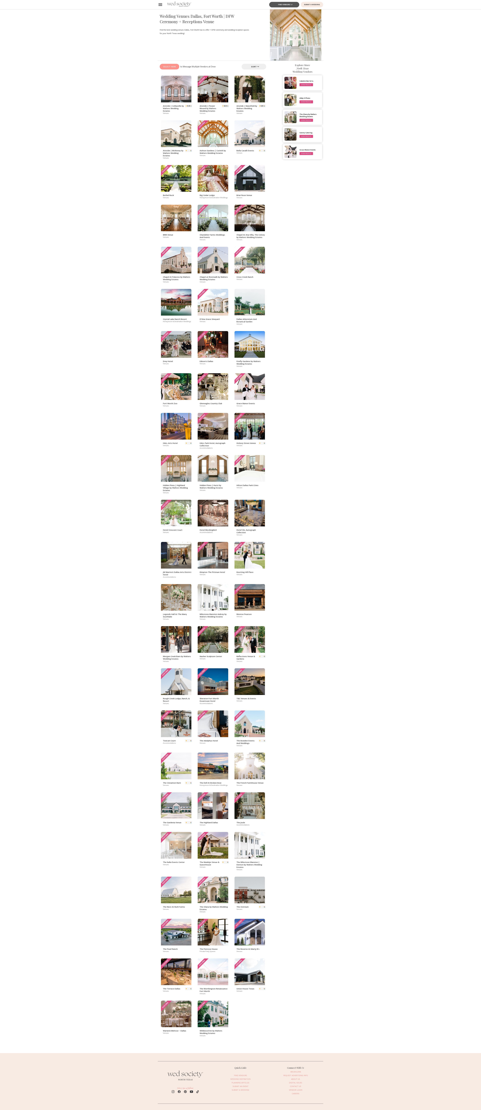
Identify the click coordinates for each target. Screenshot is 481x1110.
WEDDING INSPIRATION (240, 1079)
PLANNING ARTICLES (240, 1082)
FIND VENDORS (284, 5)
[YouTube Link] (191, 1091)
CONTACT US (295, 1086)
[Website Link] (185, 1081)
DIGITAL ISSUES (295, 1082)
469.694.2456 (295, 1072)
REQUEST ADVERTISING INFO (295, 1075)
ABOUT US (295, 1079)
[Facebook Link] (179, 1091)
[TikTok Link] (198, 1091)
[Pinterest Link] (185, 1091)
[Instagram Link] (173, 1091)
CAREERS (295, 1093)
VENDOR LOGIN (295, 1090)
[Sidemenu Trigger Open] (160, 4)
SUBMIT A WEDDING (312, 5)
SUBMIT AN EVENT (240, 1086)
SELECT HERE (169, 66)
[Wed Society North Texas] (179, 4)
